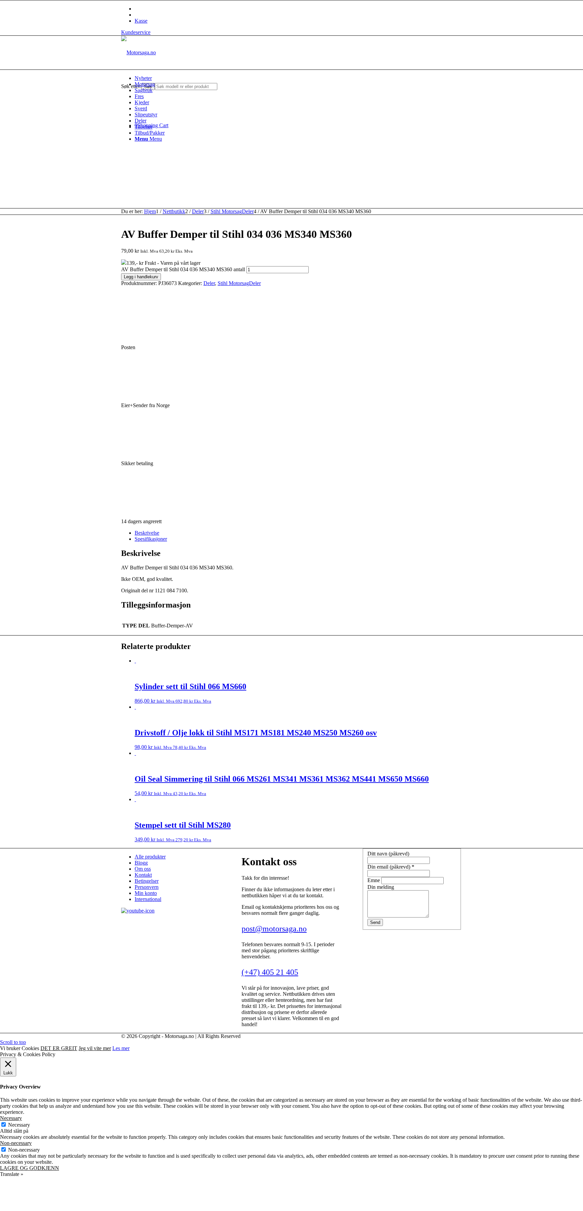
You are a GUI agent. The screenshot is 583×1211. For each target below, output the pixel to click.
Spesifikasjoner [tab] (151, 539)
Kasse (141, 21)
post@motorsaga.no (274, 928)
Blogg (141, 863)
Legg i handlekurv (141, 276)
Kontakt (143, 875)
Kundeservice (135, 32)
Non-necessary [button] (16, 1143)
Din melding (380, 887)
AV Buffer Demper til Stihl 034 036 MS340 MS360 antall (183, 269)
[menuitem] (298, 78)
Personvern (147, 887)
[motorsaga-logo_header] (138, 52)
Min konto (146, 893)
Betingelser (147, 881)
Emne (374, 880)
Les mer (121, 1048)
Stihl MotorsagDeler (239, 283)
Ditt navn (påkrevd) (388, 853)
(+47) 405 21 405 (270, 972)
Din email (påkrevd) (390, 867)
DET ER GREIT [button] (58, 1048)
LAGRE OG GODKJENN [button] (29, 1168)
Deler (209, 283)
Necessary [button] (11, 1118)
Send (375, 922)
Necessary (19, 1125)
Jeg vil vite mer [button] (95, 1048)
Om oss (143, 869)
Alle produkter (150, 857)
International (148, 899)
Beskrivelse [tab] (147, 533)
